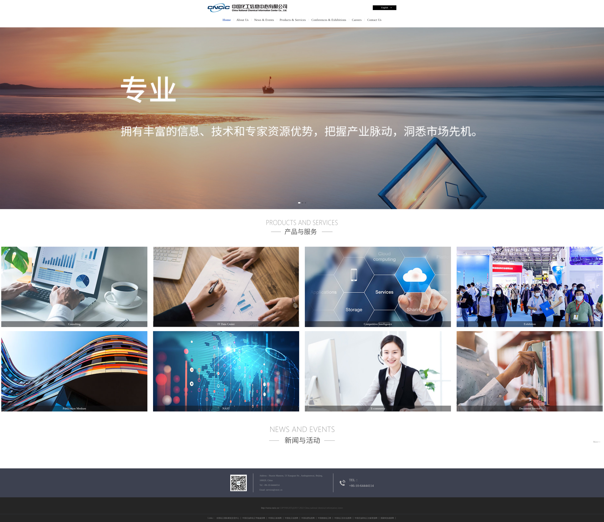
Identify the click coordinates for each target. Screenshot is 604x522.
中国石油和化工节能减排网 (253, 518)
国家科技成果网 (387, 518)
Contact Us (374, 20)
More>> (596, 442)
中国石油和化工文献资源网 (366, 518)
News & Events (264, 20)
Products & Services (293, 20)
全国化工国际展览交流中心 (227, 518)
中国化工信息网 (291, 518)
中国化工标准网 (275, 518)
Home (227, 20)
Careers (357, 20)
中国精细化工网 (324, 518)
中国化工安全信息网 (342, 518)
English (384, 7)
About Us (242, 20)
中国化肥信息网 (308, 518)
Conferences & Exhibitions (328, 20)
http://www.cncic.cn (270, 508)
